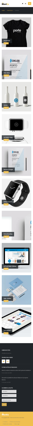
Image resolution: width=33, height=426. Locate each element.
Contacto (5, 421)
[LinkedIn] (25, 3)
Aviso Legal (17, 424)
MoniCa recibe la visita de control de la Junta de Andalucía (16, 370)
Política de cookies (7, 424)
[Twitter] (22, 3)
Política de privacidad (15, 421)
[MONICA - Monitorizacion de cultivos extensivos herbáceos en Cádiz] (5, 3)
